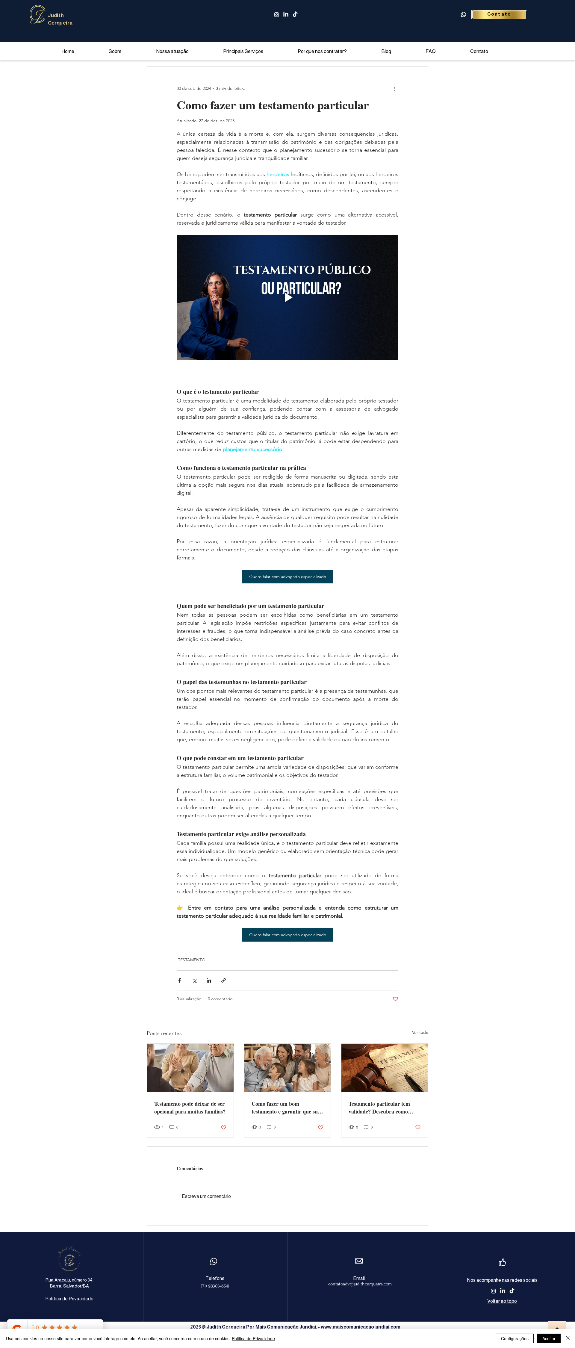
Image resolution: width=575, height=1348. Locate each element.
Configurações (515, 1338)
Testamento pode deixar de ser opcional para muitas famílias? (190, 1107)
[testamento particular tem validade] (384, 1068)
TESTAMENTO (191, 960)
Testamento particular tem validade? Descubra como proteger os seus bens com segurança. (379, 1107)
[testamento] (190, 1068)
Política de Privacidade (253, 1338)
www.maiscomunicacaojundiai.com (360, 1326)
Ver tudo (420, 1032)
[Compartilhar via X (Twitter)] (194, 980)
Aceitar (549, 1338)
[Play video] (287, 297)
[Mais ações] (394, 88)
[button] (256, 51)
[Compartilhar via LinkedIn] (209, 980)
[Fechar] (567, 1338)
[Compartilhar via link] (223, 980)
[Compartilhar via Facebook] (179, 980)
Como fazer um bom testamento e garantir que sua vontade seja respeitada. (286, 1107)
